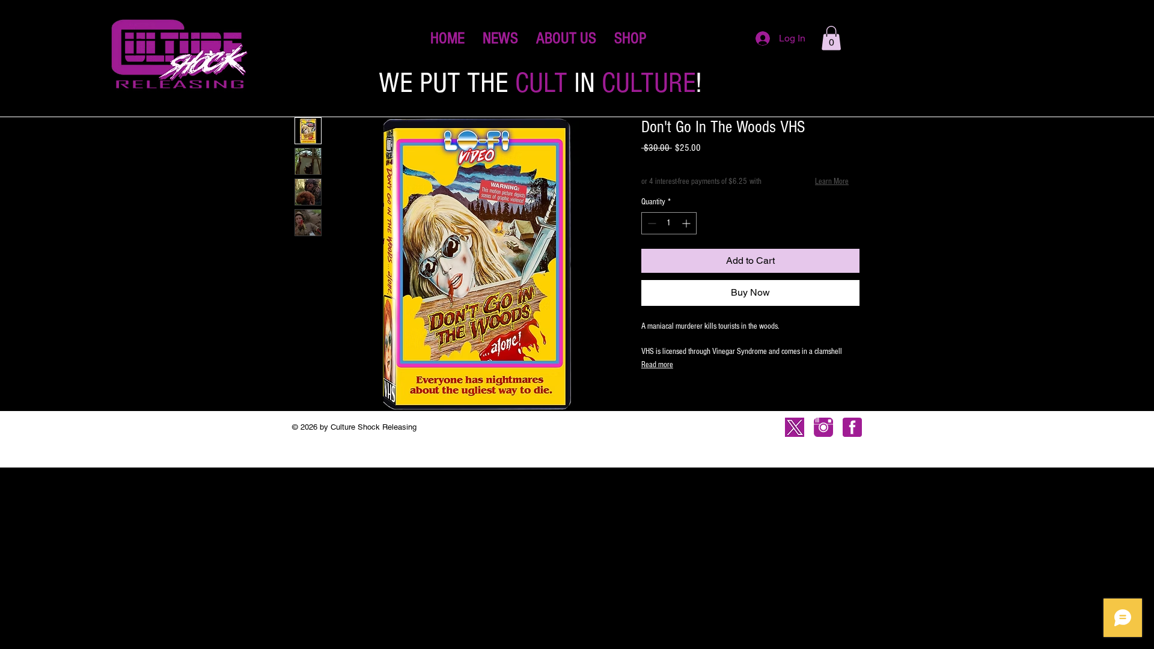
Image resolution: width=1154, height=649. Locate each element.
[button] (630, 38)
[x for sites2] (794, 427)
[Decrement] (650, 223)
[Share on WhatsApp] (695, 398)
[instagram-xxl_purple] (823, 427)
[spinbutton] (669, 223)
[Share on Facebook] (649, 398)
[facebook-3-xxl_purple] (852, 427)
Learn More (832, 181)
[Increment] (687, 223)
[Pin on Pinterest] (672, 398)
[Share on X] (717, 398)
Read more (657, 365)
